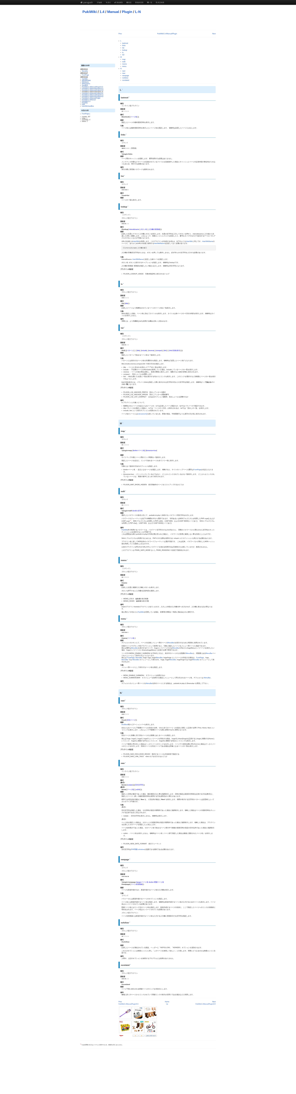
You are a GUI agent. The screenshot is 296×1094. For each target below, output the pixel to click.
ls (122, 52)
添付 (109, 2)
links (123, 45)
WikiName (85, 82)
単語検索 (161, 2)
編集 (100, 2)
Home (167, 1002)
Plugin (127, 12)
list (123, 48)
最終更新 (140, 2)
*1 (130, 520)
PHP (83, 104)
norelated (125, 80)
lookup (124, 50)
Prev (120, 34)
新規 (129, 2)
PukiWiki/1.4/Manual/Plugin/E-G (92, 95)
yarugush (88, 2)
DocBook (125, 724)
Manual (113, 12)
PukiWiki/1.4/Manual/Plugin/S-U (92, 88)
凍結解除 (119, 2)
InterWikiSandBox (88, 106)
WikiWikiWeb (86, 80)
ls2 (123, 55)
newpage (125, 75)
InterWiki (136, 241)
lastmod (125, 43)
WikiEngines (86, 84)
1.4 (102, 12)
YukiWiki (85, 79)
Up (167, 1004)
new (123, 73)
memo (124, 64)
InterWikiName (207, 241)
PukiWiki (89, 12)
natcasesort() (142, 414)
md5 (123, 62)
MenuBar (85, 71)
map (123, 59)
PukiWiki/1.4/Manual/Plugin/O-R (92, 90)
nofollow (125, 78)
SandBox (85, 85)
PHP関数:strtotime (138, 849)
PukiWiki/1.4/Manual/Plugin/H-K (92, 93)
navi (123, 71)
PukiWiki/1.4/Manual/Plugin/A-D (92, 96)
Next (214, 34)
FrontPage (85, 75)
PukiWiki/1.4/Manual (89, 100)
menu (124, 66)
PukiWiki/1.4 (86, 101)
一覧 (150, 2)
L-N (138, 12)
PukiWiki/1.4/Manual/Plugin (91, 98)
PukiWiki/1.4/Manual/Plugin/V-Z (92, 87)
